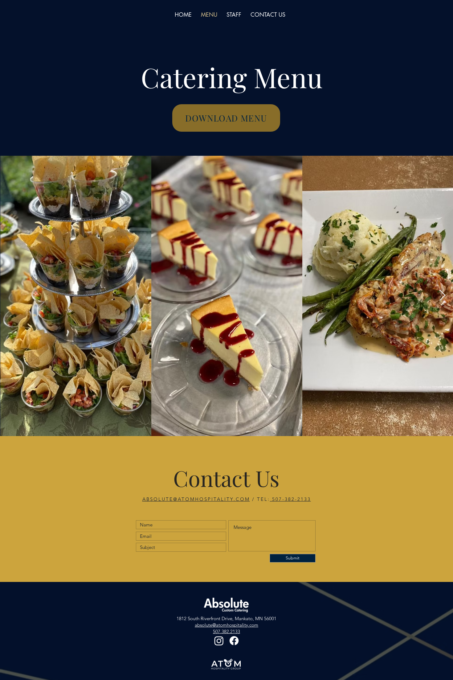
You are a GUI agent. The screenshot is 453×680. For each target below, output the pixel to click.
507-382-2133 (290, 499)
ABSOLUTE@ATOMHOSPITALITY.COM (196, 499)
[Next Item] (442, 296)
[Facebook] (234, 641)
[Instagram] (219, 641)
